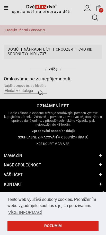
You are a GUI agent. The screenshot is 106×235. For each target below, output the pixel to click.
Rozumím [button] (53, 226)
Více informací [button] (25, 212)
